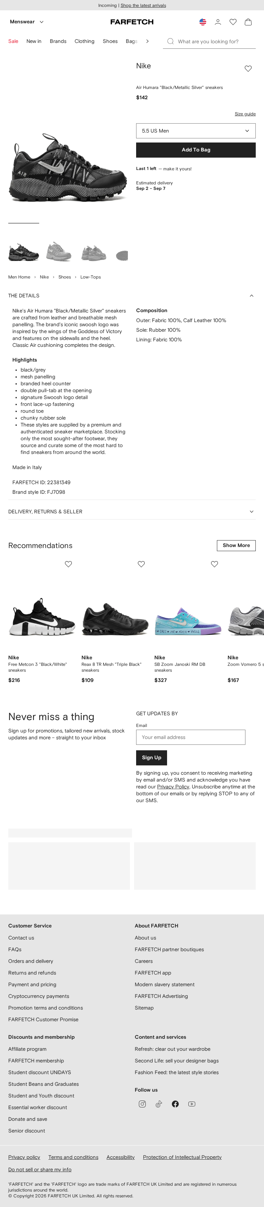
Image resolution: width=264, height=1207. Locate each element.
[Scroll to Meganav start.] (147, 41)
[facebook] (175, 1104)
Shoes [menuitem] (110, 41)
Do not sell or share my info (40, 1169)
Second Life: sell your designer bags (177, 1060)
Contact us (21, 937)
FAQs (14, 949)
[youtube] (191, 1104)
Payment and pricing (32, 984)
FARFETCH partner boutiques (169, 949)
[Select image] (23, 245)
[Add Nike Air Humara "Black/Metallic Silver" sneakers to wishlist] (248, 68)
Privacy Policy (173, 786)
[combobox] (196, 130)
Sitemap (144, 1007)
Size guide (245, 114)
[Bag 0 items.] (248, 22)
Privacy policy (24, 1157)
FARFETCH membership (36, 1060)
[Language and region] (202, 22)
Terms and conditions (73, 1157)
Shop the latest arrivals (143, 5)
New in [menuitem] (34, 41)
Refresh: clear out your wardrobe (172, 1048)
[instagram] (142, 1104)
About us (145, 937)
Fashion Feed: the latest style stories (177, 1072)
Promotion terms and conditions (45, 1007)
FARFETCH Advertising (161, 996)
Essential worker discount (37, 1107)
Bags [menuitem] (132, 41)
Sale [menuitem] (13, 41)
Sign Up (151, 757)
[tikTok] (158, 1104)
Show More (236, 545)
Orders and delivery (30, 961)
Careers (144, 961)
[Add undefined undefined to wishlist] (68, 564)
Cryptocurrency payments (38, 996)
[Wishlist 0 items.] (233, 22)
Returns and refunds (32, 972)
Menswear (22, 21)
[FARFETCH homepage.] (132, 22)
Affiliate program (27, 1048)
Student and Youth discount (41, 1095)
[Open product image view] (68, 140)
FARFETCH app (153, 972)
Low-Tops (90, 277)
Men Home (19, 277)
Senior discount (26, 1130)
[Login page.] (218, 22)
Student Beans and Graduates (43, 1083)
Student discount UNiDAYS (39, 1072)
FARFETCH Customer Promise (43, 1019)
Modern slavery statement (165, 984)
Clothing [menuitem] (85, 41)
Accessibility (121, 1157)
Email (141, 725)
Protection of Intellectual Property (182, 1157)
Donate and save (27, 1118)
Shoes (64, 277)
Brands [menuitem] (58, 41)
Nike (44, 277)
